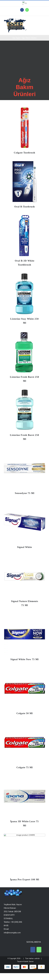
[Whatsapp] (39, 949)
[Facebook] (32, 949)
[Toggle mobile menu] (44, 21)
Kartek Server (28, 961)
